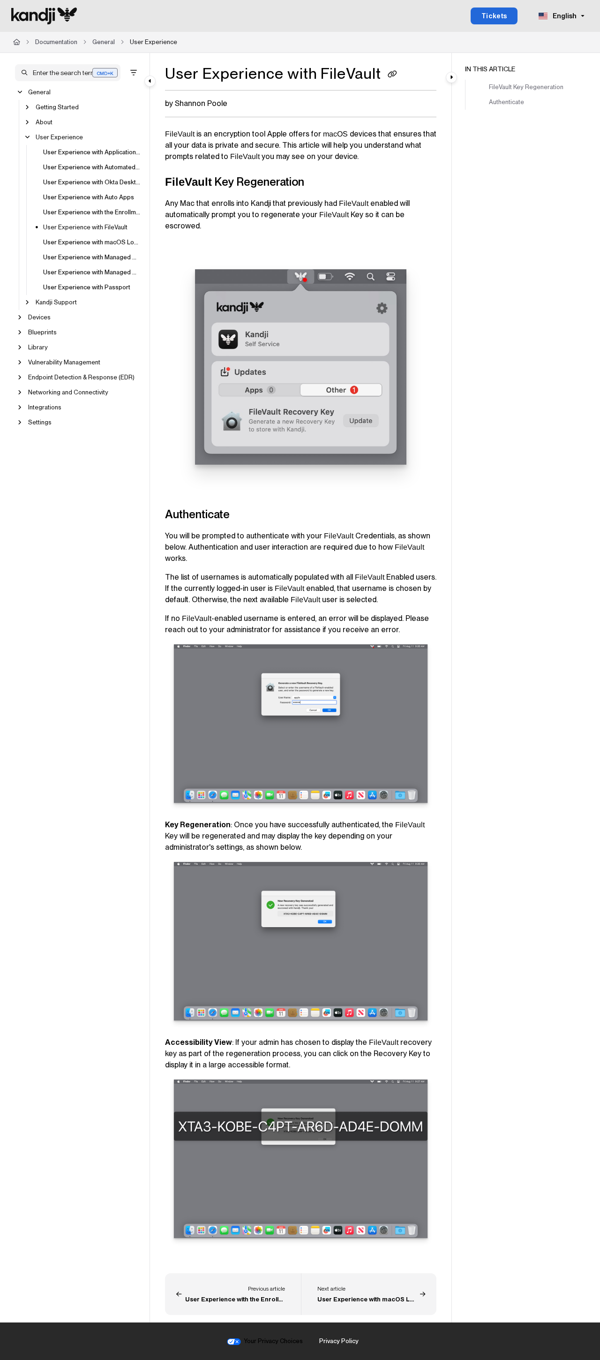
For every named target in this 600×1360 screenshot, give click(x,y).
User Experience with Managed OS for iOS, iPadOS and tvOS (91, 257)
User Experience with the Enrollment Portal (91, 212)
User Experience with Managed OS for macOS (91, 272)
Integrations (44, 407)
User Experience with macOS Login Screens (91, 242)
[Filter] (133, 72)
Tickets (494, 16)
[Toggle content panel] (451, 77)
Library (38, 347)
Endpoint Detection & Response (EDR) (81, 377)
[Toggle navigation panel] (150, 81)
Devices (39, 317)
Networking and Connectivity (68, 392)
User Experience (153, 41)
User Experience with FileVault (85, 227)
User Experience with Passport (86, 287)
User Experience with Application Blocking (91, 152)
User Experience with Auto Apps (88, 197)
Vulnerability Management (64, 362)
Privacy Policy (339, 1341)
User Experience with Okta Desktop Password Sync (91, 182)
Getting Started (57, 107)
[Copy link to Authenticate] (244, 514)
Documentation (56, 41)
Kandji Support (56, 302)
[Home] (44, 16)
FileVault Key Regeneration (526, 87)
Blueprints (42, 332)
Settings (40, 422)
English (564, 16)
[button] (67, 72)
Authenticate (506, 102)
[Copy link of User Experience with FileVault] (392, 75)
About (44, 122)
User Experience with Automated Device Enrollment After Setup (91, 167)
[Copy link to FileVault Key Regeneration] (319, 182)
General (103, 41)
